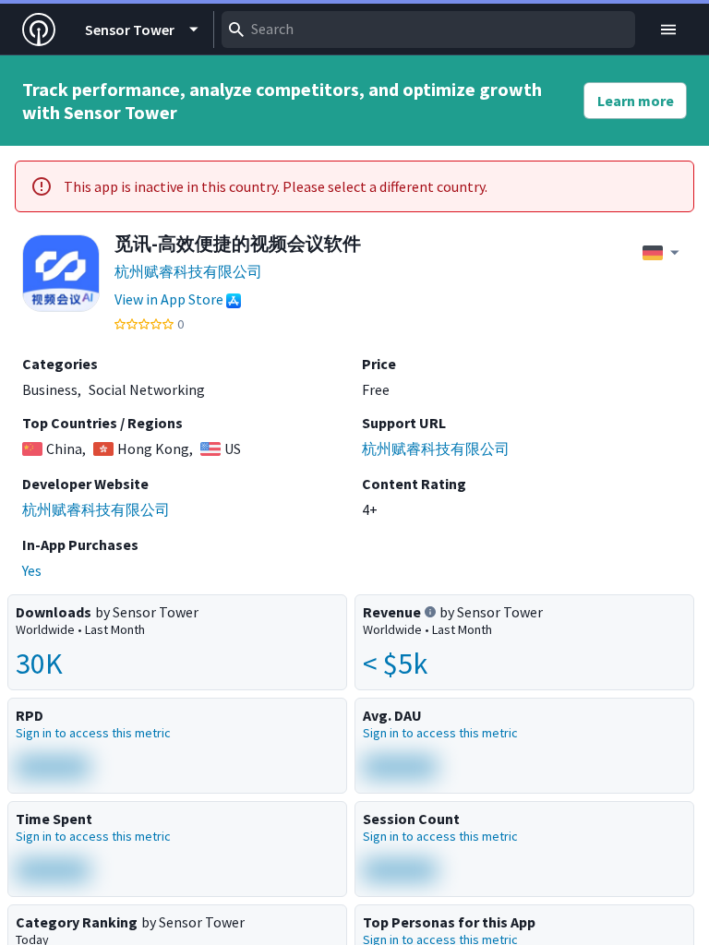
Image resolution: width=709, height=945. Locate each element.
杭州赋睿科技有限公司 (188, 271)
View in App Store (168, 299)
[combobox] (428, 29)
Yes (32, 570)
